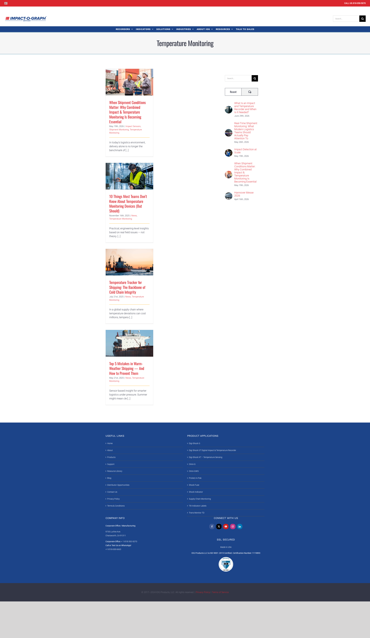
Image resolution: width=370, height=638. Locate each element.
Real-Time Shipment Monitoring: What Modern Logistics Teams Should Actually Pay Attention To (245, 131)
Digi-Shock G (194, 443)
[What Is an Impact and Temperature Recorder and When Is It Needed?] (228, 107)
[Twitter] (219, 526)
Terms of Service (220, 592)
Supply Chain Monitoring (200, 499)
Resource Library (114, 471)
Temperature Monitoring (120, 218)
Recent (233, 92)
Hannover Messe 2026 (244, 194)
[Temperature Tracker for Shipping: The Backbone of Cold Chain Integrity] (129, 262)
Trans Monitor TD (196, 513)
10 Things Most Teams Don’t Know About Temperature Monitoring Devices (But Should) (129, 170)
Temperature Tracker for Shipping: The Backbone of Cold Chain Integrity (129, 258)
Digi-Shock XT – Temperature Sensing (205, 457)
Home (110, 443)
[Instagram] (232, 526)
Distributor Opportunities (118, 485)
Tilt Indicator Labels (197, 506)
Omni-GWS (194, 471)
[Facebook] (212, 526)
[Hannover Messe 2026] (228, 194)
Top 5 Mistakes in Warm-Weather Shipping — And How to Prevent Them (129, 339)
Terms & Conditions (116, 506)
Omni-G (192, 464)
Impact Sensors (133, 126)
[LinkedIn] (239, 526)
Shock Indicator (196, 492)
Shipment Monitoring (119, 129)
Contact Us (112, 492)
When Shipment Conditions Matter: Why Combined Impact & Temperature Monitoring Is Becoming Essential (129, 76)
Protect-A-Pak (195, 478)
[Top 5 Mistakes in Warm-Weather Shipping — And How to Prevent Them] (129, 343)
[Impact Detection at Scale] (228, 151)
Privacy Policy (113, 499)
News (134, 215)
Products (111, 457)
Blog (109, 478)
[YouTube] (226, 526)
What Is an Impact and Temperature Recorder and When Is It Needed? (245, 108)
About (110, 450)
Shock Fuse (194, 485)
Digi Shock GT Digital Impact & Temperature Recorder (212, 450)
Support (110, 464)
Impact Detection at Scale (245, 151)
